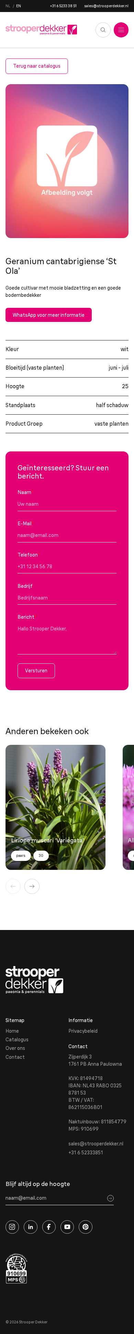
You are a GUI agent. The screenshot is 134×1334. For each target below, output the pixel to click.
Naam (26, 492)
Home (12, 1031)
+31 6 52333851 (85, 1153)
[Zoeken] (103, 29)
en (18, 6)
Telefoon (29, 555)
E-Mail (26, 523)
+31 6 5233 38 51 (63, 6)
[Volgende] (32, 886)
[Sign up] (110, 1198)
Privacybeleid (83, 1031)
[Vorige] (13, 886)
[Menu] (121, 29)
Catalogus (17, 1039)
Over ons (15, 1048)
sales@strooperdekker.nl (106, 6)
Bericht (27, 617)
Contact (15, 1057)
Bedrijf (25, 586)
